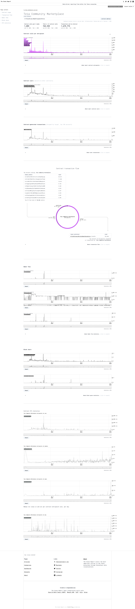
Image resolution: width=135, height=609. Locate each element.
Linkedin (59, 575)
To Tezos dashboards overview (30, 9)
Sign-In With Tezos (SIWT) (57, 592)
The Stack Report (6, 1)
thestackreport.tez (62, 561)
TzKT (77, 592)
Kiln (81, 592)
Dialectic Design (70, 607)
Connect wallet (128, 6)
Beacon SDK (70, 592)
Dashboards (27, 568)
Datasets (27, 572)
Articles (27, 561)
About (26, 575)
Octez (85, 592)
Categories (27, 565)
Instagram (59, 572)
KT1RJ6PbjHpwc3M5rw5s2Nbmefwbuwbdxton (80, 236)
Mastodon (59, 565)
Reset (26, 60)
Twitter (58, 568)
